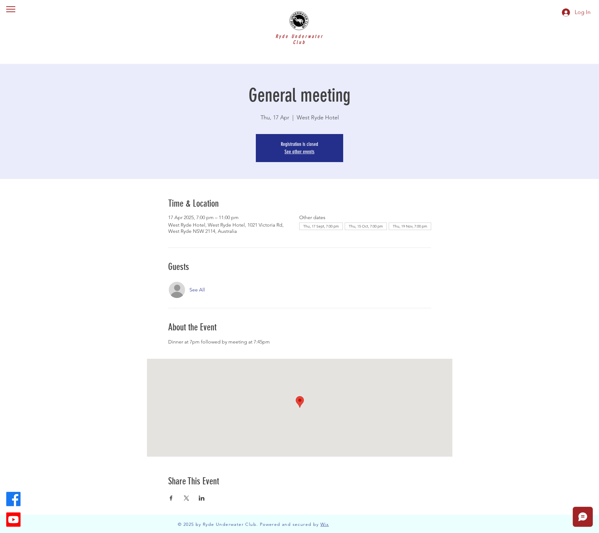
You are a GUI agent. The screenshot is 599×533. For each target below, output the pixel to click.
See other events (299, 152)
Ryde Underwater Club (299, 39)
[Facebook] (13, 499)
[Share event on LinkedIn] (202, 498)
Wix (324, 524)
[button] (10, 9)
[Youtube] (13, 519)
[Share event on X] (186, 498)
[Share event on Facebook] (171, 498)
